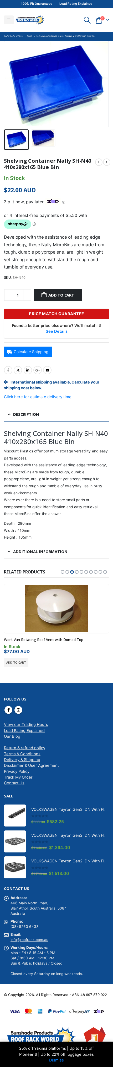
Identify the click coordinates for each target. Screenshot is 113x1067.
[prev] (98, 162)
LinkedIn (28, 370)
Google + (37, 370)
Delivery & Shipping (22, 759)
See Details (57, 331)
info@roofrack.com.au (29, 940)
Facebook (8, 370)
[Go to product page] (56, 608)
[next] (106, 162)
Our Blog (12, 736)
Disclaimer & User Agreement (31, 765)
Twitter (18, 370)
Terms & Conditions (22, 754)
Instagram (18, 710)
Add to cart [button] (16, 662)
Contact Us (14, 783)
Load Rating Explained (24, 730)
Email (47, 370)
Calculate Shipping (31, 351)
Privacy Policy (16, 771)
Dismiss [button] (56, 1060)
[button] (9, 19)
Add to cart (61, 295)
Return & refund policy (24, 748)
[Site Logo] (30, 20)
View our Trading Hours (26, 724)
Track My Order (18, 777)
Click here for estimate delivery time (37, 397)
